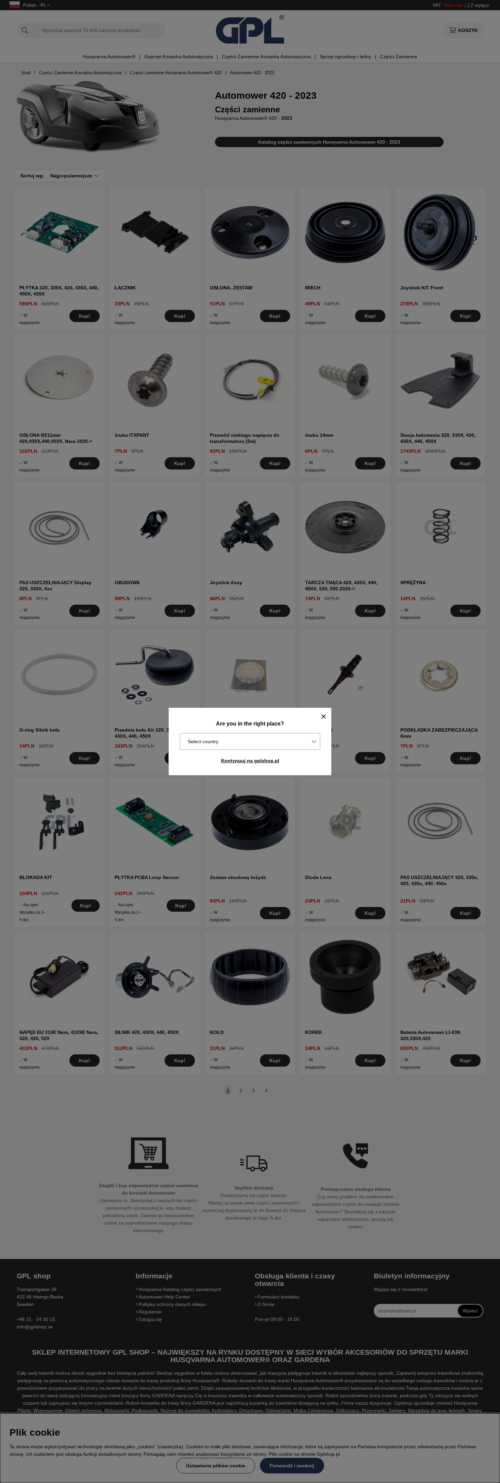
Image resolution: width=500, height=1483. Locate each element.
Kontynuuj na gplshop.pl (250, 760)
